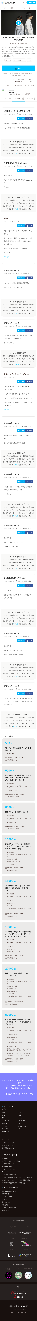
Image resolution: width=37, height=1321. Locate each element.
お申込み (5, 1158)
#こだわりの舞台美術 (19, 60)
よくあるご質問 (7, 1197)
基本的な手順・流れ (8, 1164)
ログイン (24, 2)
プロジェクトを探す (9, 8)
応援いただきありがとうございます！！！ (18, 374)
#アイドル (8, 60)
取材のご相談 (6, 1202)
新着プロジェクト (7, 1145)
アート (20, 1112)
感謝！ (6, 218)
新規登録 (32, 3)
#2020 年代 (5, 1194)
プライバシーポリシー (9, 1208)
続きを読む (7, 257)
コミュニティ (6, 1121)
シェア (9, 85)
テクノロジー (6, 1126)
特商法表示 (5, 1210)
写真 (3, 1115)
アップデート (18, 98)
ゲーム (20, 1118)
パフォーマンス (23, 1126)
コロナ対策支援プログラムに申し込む (13, 1183)
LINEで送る (30, 85)
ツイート (19, 85)
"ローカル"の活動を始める (10, 1175)
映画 (3, 1112)
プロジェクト (7, 98)
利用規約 (5, 1205)
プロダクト (21, 1121)
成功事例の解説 (7, 1166)
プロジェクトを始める (28, 8)
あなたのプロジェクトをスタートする (19, 1093)
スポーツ (5, 1129)
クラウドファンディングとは (11, 1161)
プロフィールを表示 (24, 94)
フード (20, 1129)
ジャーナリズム (7, 1131)
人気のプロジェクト (8, 1143)
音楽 (19, 1115)
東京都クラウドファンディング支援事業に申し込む (17, 1180)
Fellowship (5, 1172)
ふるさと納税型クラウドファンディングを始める (17, 1177)
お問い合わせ (6, 1199)
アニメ (4, 1118)
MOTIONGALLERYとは (9, 1191)
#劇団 (29, 60)
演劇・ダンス (23, 43)
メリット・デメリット (8, 1169)
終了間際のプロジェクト (9, 1148)
